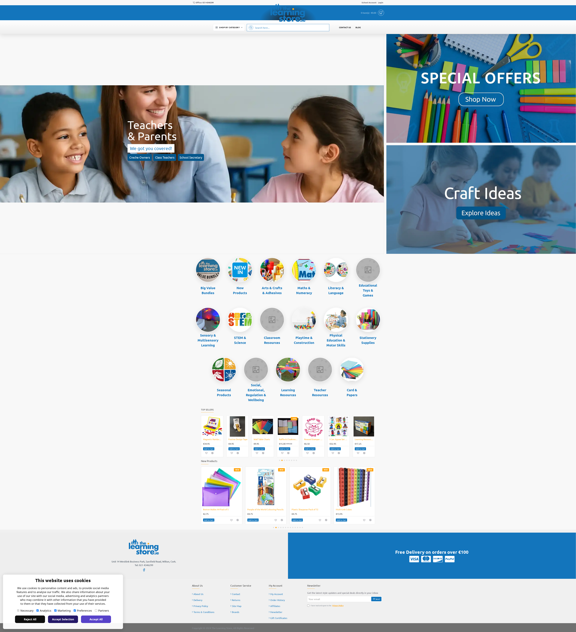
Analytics (45, 610)
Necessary (26, 610)
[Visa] (414, 559)
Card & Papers (352, 392)
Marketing (64, 610)
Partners (103, 610)
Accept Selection (63, 619)
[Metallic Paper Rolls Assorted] (266, 487)
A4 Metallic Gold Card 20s (348, 509)
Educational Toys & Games (368, 290)
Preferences (84, 610)
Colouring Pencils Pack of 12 (216, 509)
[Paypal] (449, 559)
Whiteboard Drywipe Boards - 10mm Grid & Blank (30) (263, 439)
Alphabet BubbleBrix (339, 439)
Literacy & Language (336, 290)
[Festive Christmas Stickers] (313, 426)
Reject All (30, 619)
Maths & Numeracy (304, 290)
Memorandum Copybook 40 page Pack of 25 (238, 439)
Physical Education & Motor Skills (335, 340)
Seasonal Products (224, 392)
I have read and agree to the (327, 605)
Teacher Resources (320, 392)
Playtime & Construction (304, 340)
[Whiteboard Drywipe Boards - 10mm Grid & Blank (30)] (262, 426)
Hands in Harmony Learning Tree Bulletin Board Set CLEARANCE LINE (288, 439)
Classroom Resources (272, 340)
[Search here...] (251, 27)
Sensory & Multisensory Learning (208, 340)
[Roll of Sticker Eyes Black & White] (212, 426)
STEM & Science (240, 340)
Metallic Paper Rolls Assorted (261, 509)
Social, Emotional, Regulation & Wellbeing (256, 392)
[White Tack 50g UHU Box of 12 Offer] (364, 426)
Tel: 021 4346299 (144, 564)
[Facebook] (144, 570)
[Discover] (438, 559)
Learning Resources (288, 392)
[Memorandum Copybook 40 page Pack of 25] (237, 426)
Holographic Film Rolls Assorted (307, 509)
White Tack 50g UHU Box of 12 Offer (364, 439)
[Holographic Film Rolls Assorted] (310, 487)
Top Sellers (207, 409)
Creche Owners (139, 157)
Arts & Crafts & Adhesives (272, 290)
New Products (240, 290)
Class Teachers (164, 157)
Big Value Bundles (208, 290)
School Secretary (191, 157)
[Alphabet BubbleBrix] (338, 426)
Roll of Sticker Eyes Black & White (212, 439)
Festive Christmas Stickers (314, 439)
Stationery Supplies (368, 340)
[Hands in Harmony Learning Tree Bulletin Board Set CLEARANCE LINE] (288, 426)
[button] (208, 448)
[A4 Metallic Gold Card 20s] (354, 487)
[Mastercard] (426, 559)
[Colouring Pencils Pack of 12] (221, 487)
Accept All (96, 619)
